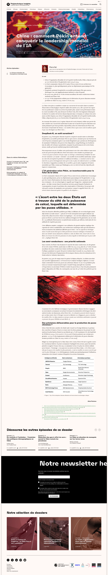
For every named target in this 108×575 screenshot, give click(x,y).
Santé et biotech (24, 9)
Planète (9, 9)
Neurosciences (90, 9)
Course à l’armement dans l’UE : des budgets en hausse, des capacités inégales (17, 163)
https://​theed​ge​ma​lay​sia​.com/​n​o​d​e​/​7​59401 (53, 411)
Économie (46, 9)
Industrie (54, 9)
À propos (9, 564)
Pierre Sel (53, 67)
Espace (40, 9)
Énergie (15, 9)
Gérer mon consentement (12, 571)
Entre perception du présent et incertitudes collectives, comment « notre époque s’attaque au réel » (17, 174)
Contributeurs (10, 566)
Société (74, 9)
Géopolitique (81, 9)
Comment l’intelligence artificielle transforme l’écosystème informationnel (17, 168)
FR (98, 1)
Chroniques (22, 15)
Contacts (9, 569)
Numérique (33, 9)
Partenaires (9, 565)
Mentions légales (10, 568)
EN (100, 1)
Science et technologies (64, 9)
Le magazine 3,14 (100, 9)
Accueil (17, 15)
